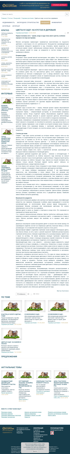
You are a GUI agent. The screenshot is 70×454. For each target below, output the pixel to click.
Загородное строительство (28, 22)
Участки (19, 431)
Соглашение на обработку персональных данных (38, 439)
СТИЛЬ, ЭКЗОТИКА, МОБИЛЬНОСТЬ (6, 64)
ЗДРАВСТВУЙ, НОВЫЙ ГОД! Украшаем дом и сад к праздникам (7, 51)
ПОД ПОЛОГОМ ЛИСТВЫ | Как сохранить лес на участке (6, 42)
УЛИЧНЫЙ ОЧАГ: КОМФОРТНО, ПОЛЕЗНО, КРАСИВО (7, 84)
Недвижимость (8, 22)
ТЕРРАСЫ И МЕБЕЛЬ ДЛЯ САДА (7, 35)
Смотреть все (5, 89)
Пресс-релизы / (24, 399)
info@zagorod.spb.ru (56, 430)
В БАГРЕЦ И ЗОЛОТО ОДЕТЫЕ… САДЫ (7, 71)
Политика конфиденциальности (40, 434)
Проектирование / (7, 393)
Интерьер (16, 26)
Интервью (6, 26)
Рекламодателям (56, 428)
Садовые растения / (7, 324)
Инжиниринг (57, 22)
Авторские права (38, 431)
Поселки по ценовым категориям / (43, 392)
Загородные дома (22, 428)
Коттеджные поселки (23, 429)
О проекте (36, 430)
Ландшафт (45, 22)
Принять (35, 451)
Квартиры (20, 433)
